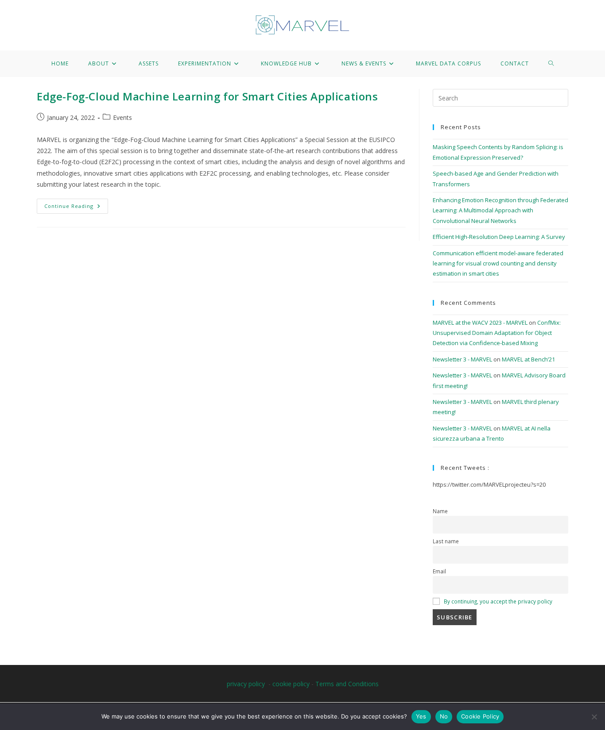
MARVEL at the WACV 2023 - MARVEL (480, 323)
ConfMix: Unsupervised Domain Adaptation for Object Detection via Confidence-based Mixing (497, 333)
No (444, 716)
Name (440, 511)
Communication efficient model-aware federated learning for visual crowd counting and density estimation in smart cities (498, 263)
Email (439, 571)
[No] (593, 716)
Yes (421, 716)
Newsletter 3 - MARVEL (462, 359)
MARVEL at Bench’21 (528, 359)
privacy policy (246, 684)
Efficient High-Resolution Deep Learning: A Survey (499, 237)
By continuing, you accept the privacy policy (498, 601)
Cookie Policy (480, 716)
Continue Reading (76, 204)
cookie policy (291, 684)
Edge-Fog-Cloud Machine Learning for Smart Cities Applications (207, 96)
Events (122, 117)
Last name (446, 541)
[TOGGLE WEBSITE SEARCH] (551, 63)
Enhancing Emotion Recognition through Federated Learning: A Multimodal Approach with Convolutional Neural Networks (500, 210)
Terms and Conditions (347, 684)
